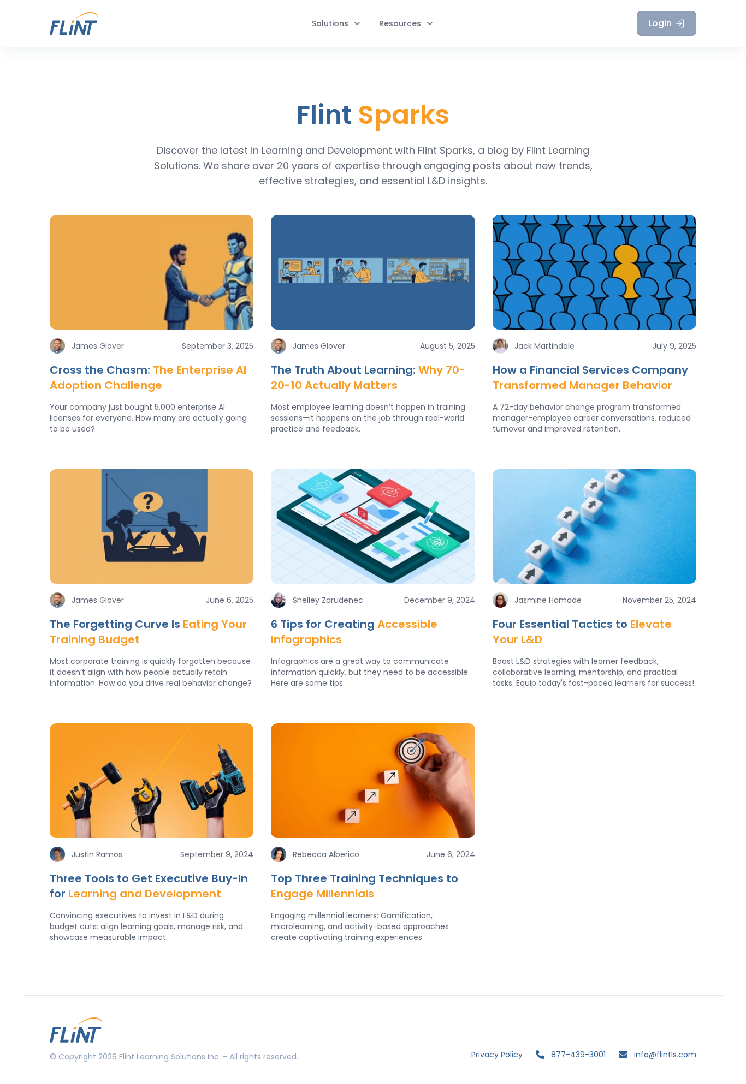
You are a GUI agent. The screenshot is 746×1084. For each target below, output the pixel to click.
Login (660, 23)
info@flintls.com (665, 1054)
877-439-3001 (578, 1054)
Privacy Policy (497, 1054)
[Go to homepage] (74, 23)
